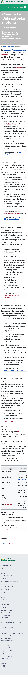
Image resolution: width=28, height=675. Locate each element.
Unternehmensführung (7, 627)
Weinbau (3, 597)
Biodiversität (4, 617)
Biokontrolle (8, 504)
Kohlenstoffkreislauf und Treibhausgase (11, 622)
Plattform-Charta (5, 653)
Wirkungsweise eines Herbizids (13, 370)
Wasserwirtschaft (5, 631)
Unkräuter (4, 55)
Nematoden (22, 479)
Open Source (4, 658)
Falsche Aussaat (9, 421)
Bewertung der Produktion (8, 647)
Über (2, 568)
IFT (18, 432)
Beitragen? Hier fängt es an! (8, 584)
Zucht (2, 594)
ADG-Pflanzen (5, 604)
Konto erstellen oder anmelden (9, 581)
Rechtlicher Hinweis (6, 656)
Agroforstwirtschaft (6, 612)
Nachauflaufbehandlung (12, 213)
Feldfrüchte (4, 592)
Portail (11, 543)
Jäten (2, 625)
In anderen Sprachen (12, 27)
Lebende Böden (5, 645)
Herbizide (18, 68)
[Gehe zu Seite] (25, 7)
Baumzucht (4, 599)
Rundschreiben (10, 661)
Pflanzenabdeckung (6, 620)
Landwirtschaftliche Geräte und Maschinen (12, 633)
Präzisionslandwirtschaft (7, 610)
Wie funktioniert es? (6, 575)
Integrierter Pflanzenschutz (8, 640)
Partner (3, 570)
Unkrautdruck (11, 124)
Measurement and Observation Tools (11, 635)
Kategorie (4, 543)
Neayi (17, 651)
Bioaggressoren (5, 615)
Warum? (3, 573)
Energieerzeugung (6, 638)
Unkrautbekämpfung (8, 46)
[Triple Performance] (12, 2)
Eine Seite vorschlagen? (8, 586)
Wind (5, 254)
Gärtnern (3, 602)
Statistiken (3, 663)
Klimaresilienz (5, 643)
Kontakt (3, 661)
